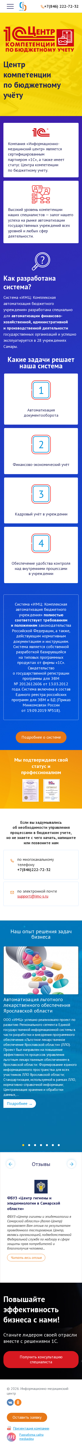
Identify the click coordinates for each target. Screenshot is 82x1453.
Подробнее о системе (41, 737)
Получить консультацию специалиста (41, 1359)
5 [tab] (47, 1145)
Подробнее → (20, 1103)
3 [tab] (35, 1145)
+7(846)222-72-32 (34, 869)
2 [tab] (29, 1145)
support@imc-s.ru (32, 896)
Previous (10, 1163)
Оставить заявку (27, 1417)
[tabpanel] (41, 1027)
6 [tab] (53, 1145)
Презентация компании (31, 1428)
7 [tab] (58, 1145)
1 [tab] (23, 1145)
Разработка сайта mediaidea (31, 1437)
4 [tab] (41, 1145)
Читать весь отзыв (26, 1257)
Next (71, 1163)
